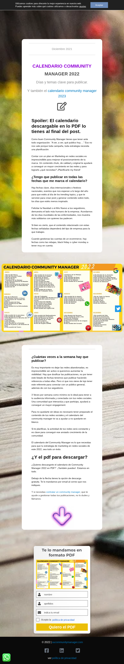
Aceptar (99, 5)
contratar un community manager (63, 492)
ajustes (82, 6)
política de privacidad (63, 619)
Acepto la (46, 619)
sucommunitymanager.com (67, 642)
